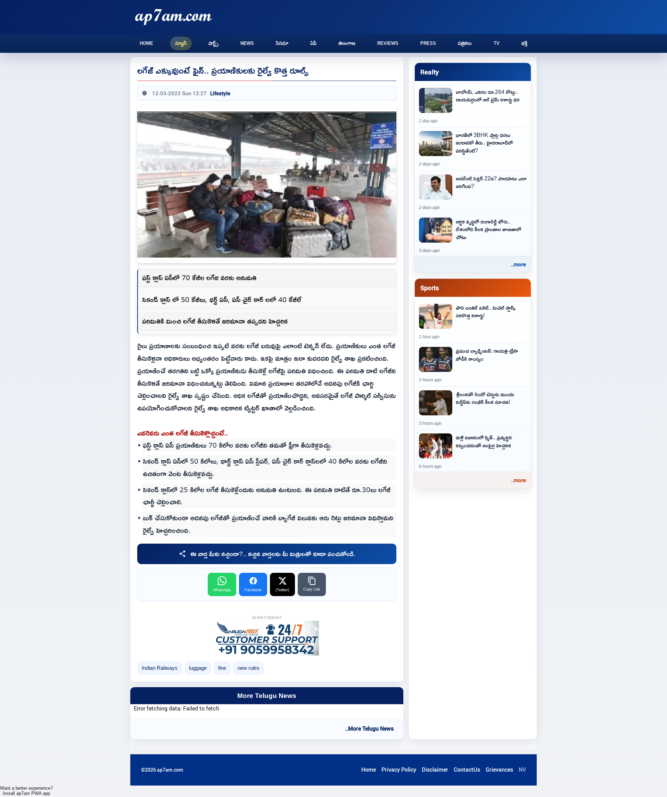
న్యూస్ (181, 43)
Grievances (499, 769)
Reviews (387, 43)
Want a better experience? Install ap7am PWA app (26, 791)
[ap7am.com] (173, 17)
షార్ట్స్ (213, 43)
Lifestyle (220, 93)
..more (518, 264)
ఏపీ (313, 43)
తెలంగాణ (346, 43)
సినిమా (282, 43)
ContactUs (467, 769)
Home (146, 43)
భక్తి (524, 43)
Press (428, 43)
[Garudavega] (267, 638)
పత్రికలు (465, 43)
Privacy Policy (398, 769)
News (247, 43)
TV (497, 43)
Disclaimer (435, 769)
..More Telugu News (369, 728)
